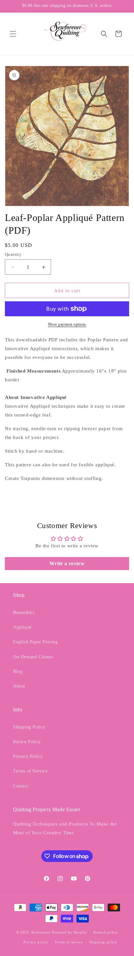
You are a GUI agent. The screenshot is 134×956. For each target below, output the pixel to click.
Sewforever (41, 932)
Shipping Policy (29, 727)
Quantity (13, 254)
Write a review (67, 563)
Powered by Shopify (69, 932)
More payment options (67, 324)
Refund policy (105, 932)
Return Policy (27, 741)
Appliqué (22, 627)
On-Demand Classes (33, 656)
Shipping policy (103, 942)
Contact (20, 786)
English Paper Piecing (35, 641)
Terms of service (69, 942)
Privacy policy (35, 942)
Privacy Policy (28, 756)
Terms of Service (30, 771)
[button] (13, 34)
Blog (17, 671)
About (19, 686)
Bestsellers (23, 612)
